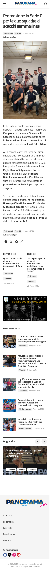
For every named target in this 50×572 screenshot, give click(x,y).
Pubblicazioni (9, 534)
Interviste (7, 528)
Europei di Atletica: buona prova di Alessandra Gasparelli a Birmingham (30, 403)
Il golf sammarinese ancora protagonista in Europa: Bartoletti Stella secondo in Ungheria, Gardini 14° (31, 383)
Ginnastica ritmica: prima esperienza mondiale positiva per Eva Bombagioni (32, 339)
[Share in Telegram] (16, 241)
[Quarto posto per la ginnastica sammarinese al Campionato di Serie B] (14, 270)
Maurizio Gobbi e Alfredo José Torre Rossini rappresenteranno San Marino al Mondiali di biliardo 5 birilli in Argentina (32, 361)
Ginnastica (8, 279)
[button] (4, 4)
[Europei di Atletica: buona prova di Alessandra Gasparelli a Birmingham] (9, 405)
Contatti (7, 540)
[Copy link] (22, 241)
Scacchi (18, 33)
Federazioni (8, 33)
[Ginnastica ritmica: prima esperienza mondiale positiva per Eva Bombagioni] (9, 341)
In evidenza (32, 470)
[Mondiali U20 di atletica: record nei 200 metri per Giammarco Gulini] (9, 424)
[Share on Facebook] (6, 241)
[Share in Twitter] (11, 241)
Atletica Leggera (25, 409)
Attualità (22, 370)
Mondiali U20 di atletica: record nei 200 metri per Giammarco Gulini (30, 422)
